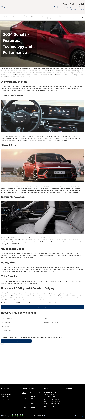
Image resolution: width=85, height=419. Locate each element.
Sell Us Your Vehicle (62, 17)
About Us (74, 17)
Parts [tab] (38, 392)
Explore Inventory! (42, 307)
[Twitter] (15, 416)
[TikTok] (23, 416)
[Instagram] (18, 416)
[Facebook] (13, 416)
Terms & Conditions (6, 394)
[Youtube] (20, 416)
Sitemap (3, 392)
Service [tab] (31, 392)
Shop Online (13, 17)
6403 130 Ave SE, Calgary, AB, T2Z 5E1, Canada (70, 7)
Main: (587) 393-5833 (77, 9)
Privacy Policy (4, 396)
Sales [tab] (24, 392)
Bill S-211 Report (5, 399)
